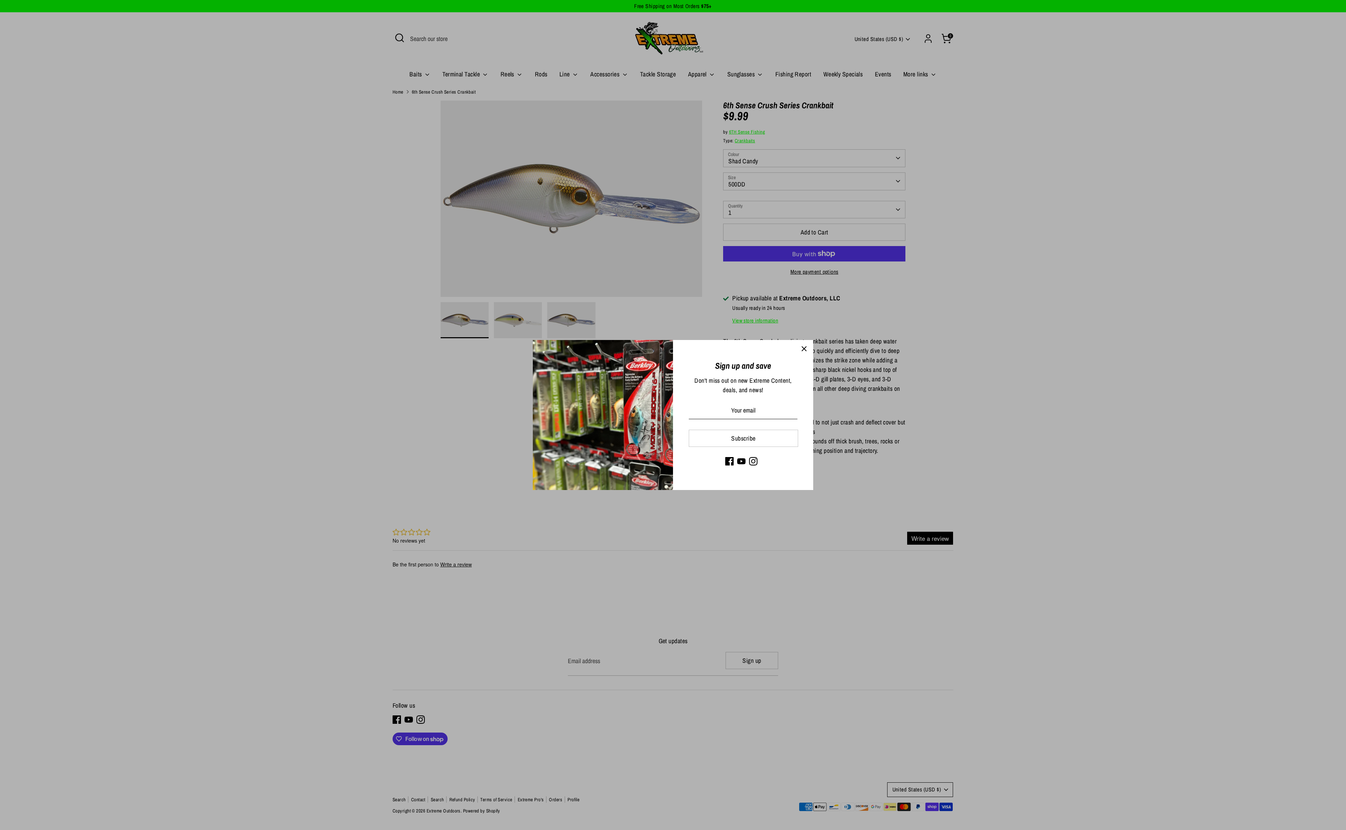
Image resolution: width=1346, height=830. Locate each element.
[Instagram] (753, 461)
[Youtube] (741, 461)
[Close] (804, 349)
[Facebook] (729, 461)
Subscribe (743, 438)
